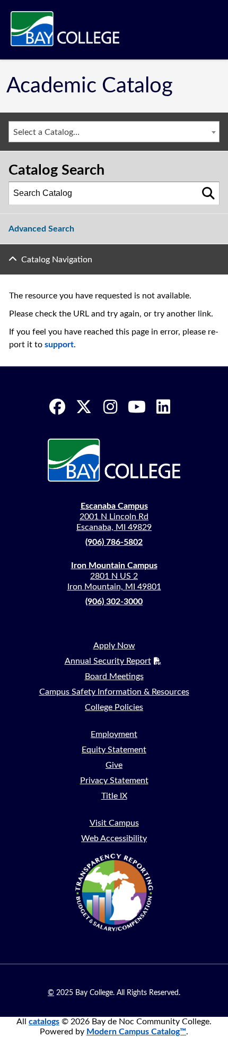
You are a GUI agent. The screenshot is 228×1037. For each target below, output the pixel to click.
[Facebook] (57, 406)
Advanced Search (41, 229)
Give (114, 765)
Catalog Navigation (56, 259)
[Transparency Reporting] (114, 892)
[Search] (208, 193)
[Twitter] (83, 406)
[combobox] (114, 131)
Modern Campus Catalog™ (136, 1031)
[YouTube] (136, 406)
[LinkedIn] (163, 406)
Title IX (114, 796)
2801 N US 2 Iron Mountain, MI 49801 (114, 576)
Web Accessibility (114, 838)
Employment (114, 734)
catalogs (44, 1021)
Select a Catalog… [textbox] (46, 132)
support (59, 344)
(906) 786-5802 (114, 542)
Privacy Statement (114, 780)
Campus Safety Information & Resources (114, 692)
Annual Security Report (108, 661)
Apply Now (114, 645)
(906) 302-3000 (114, 601)
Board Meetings (114, 676)
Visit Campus (114, 823)
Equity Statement (114, 749)
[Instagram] (110, 406)
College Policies (114, 707)
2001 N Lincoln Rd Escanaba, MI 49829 (114, 517)
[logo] (65, 29)
